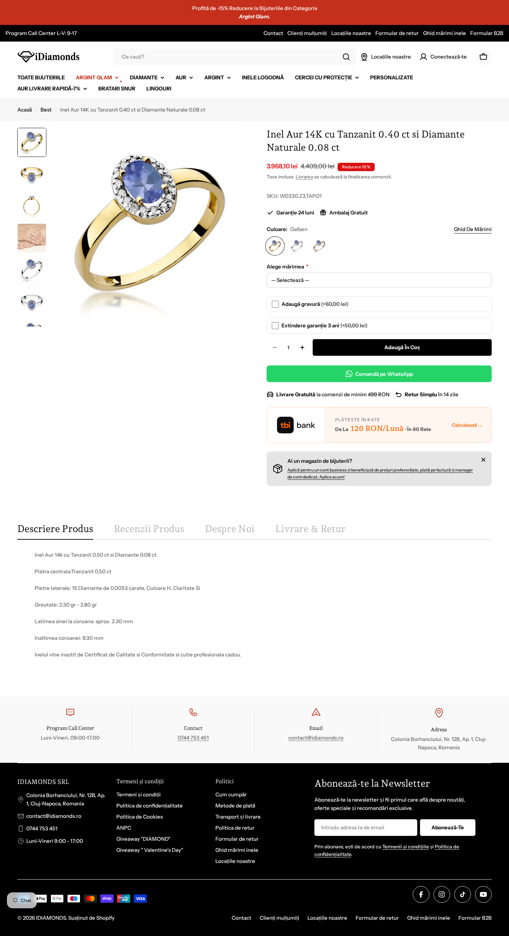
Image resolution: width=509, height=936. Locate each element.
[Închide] (483, 459)
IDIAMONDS (51, 918)
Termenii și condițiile (405, 847)
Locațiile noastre (351, 33)
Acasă (24, 109)
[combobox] (235, 56)
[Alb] (297, 246)
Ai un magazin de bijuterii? (319, 461)
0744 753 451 (193, 737)
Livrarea (304, 176)
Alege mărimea (287, 266)
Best (46, 109)
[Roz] (319, 246)
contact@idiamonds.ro (315, 737)
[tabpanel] (254, 613)
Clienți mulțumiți (307, 33)
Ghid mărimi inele (444, 33)
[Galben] (275, 246)
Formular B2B (486, 33)
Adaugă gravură (315, 304)
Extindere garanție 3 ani (325, 325)
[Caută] (346, 57)
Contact (273, 33)
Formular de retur (397, 33)
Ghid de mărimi (473, 229)
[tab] (55, 531)
